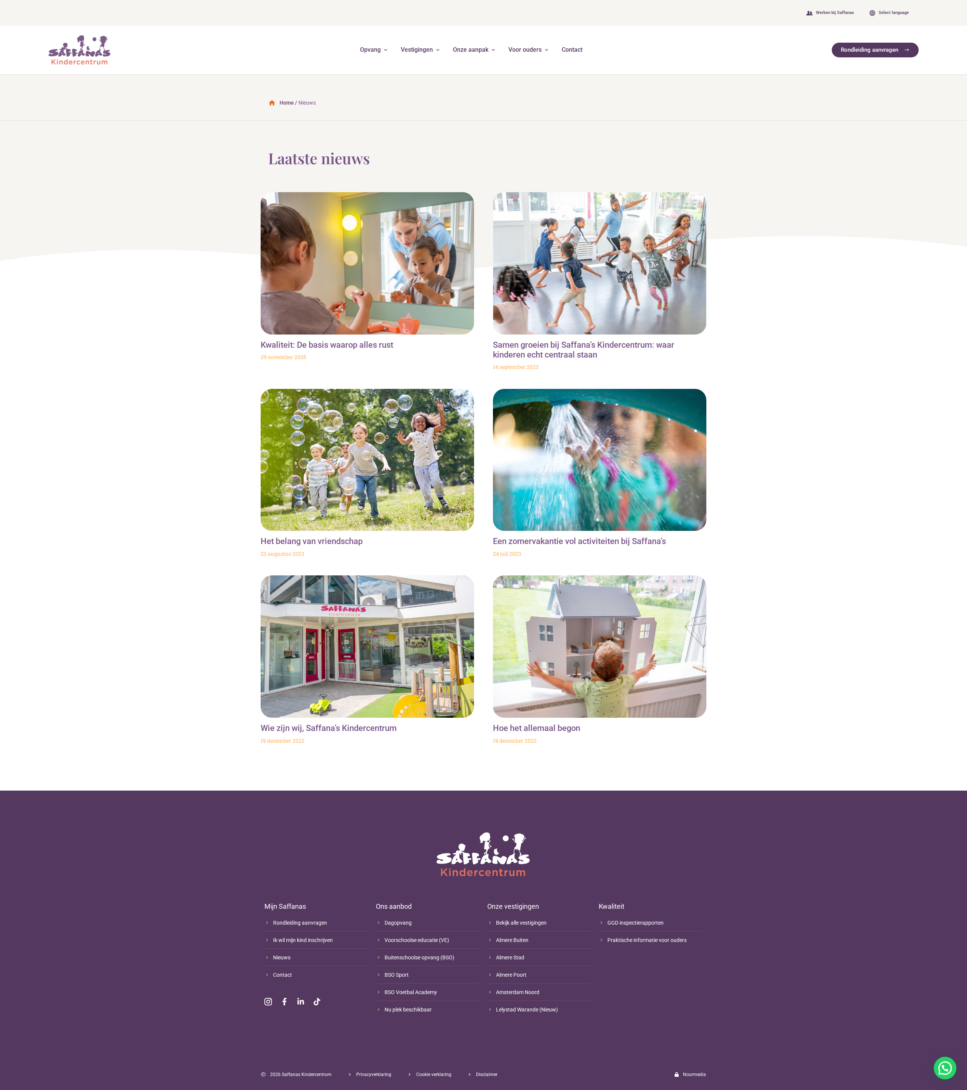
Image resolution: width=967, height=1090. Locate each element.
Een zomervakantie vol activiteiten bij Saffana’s (579, 541)
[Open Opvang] (386, 49)
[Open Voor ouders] (547, 49)
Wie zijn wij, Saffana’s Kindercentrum (329, 728)
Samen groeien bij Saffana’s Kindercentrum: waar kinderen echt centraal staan (583, 349)
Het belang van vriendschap (312, 541)
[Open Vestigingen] (438, 49)
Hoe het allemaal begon (536, 728)
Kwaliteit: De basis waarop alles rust (327, 345)
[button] (945, 1068)
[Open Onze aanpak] (493, 49)
